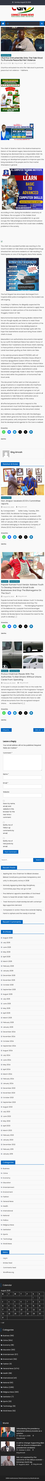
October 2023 (8, 1097)
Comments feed (9, 1267)
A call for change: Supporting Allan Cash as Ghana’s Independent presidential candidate (30, 1445)
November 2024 (9, 1036)
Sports (5, 1234)
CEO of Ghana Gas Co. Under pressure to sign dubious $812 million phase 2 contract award (39, 730)
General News (6, 55)
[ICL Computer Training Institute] (22, 189)
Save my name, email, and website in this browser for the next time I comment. (9, 810)
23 (40, 1310)
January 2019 (8, 1154)
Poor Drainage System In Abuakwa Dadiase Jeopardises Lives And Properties (8, 730)
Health (5, 1206)
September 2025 (9, 989)
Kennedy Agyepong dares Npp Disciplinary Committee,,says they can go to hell (19, 887)
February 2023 (8, 1135)
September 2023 (9, 1102)
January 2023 (8, 1140)
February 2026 (8, 966)
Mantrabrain (34, 1478)
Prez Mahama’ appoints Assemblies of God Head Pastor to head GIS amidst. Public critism (21, 895)
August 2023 (7, 1107)
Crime (5, 1173)
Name (6, 774)
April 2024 (6, 1069)
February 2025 (8, 1022)
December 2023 (9, 1088)
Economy (6, 1178)
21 (27, 1310)
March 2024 (7, 1074)
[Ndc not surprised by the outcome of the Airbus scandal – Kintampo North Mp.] (8, 1461)
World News (7, 1244)
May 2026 (6, 952)
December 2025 (9, 975)
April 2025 (6, 1013)
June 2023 (7, 1116)
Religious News (8, 1225)
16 (39, 1306)
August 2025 (7, 994)
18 (9, 1310)
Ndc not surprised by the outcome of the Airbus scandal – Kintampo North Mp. (29, 1459)
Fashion (6, 1197)
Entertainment (8, 1187)
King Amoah (18, 63)
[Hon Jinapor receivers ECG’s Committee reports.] (22, 481)
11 (8, 1306)
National (6, 1215)
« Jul (2, 1323)
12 (15, 1306)
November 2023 (9, 1093)
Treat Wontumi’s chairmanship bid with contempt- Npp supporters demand (22, 903)
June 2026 (7, 947)
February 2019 (8, 1149)
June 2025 (7, 1004)
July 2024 (6, 1055)
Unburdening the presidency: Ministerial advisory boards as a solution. (29, 1430)
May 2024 (6, 1065)
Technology (7, 1239)
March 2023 (7, 1130)
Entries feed (7, 1263)
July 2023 (6, 1112)
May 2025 (6, 1008)
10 (2, 1306)
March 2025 (7, 1018)
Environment (8, 1192)
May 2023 (6, 1121)
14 (27, 1306)
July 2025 (6, 999)
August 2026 (8, 938)
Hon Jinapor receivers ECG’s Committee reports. (20, 502)
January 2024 (8, 1083)
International (8, 1211)
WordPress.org (8, 1272)
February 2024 (8, 1079)
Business (5, 581)
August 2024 (8, 1050)
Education (7, 1183)
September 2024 (9, 1046)
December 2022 (9, 1144)
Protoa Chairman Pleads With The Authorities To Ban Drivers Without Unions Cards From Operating (21, 677)
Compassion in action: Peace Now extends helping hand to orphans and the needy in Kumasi (22, 911)
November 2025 (9, 980)
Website (6, 792)
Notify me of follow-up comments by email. (8, 829)
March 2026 (7, 961)
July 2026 (6, 942)
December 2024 (9, 1032)
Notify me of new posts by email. (8, 843)
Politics (5, 1220)
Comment (7, 753)
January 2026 (8, 971)
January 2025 (8, 1027)
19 (15, 1310)
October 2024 (8, 1041)
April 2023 (6, 1126)
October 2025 (8, 985)
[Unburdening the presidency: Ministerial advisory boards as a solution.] (8, 1432)
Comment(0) (31, 63)
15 (33, 1306)
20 (21, 1310)
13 (21, 1306)
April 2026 (6, 957)
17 (2, 1310)
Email (5, 783)
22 (34, 1310)
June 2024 (7, 1060)
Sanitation (7, 1229)
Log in (5, 1258)
